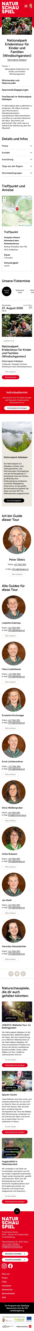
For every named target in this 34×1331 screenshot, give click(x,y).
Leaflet (22, 225)
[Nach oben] (17, 1211)
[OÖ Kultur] (8, 1326)
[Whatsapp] (23, 973)
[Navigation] (26, 6)
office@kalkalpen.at (20, 569)
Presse (4, 1278)
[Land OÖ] (17, 1319)
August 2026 (6, 291)
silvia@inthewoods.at (17, 815)
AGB (4, 1297)
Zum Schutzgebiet (14, 500)
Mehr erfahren (10, 372)
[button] (17, 147)
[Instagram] (4, 1266)
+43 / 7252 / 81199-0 (11, 1244)
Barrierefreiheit (8, 1293)
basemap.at (29, 225)
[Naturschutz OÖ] (23, 1326)
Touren (5, 66)
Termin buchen (10, 377)
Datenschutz (7, 1289)
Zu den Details (10, 1060)
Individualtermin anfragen (17, 408)
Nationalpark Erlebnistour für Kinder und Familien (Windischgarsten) (17, 71)
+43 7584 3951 (20, 564)
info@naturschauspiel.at (12, 1247)
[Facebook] (17, 973)
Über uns (5, 1274)
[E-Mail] (11, 973)
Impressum (6, 1286)
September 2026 (20, 291)
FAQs (4, 1282)
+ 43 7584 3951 (14, 674)
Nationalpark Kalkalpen (17, 60)
